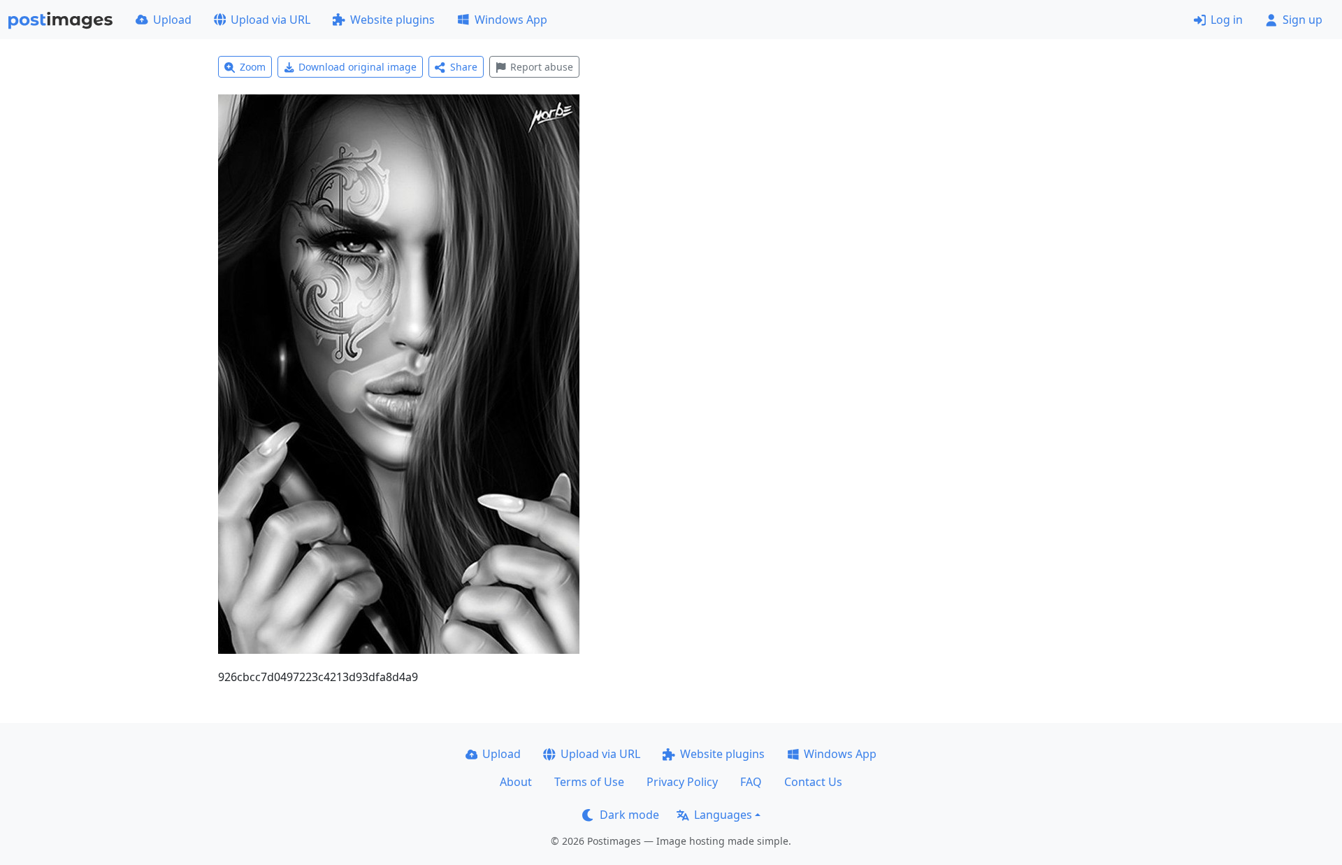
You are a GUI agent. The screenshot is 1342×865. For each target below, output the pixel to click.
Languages (723, 814)
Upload (172, 19)
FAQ (751, 781)
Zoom (253, 66)
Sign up (1302, 19)
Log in (1227, 19)
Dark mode (629, 814)
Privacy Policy (682, 781)
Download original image (357, 66)
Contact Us (813, 781)
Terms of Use (589, 781)
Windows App (511, 19)
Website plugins (392, 19)
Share (463, 66)
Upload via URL (270, 19)
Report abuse (541, 66)
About (516, 781)
